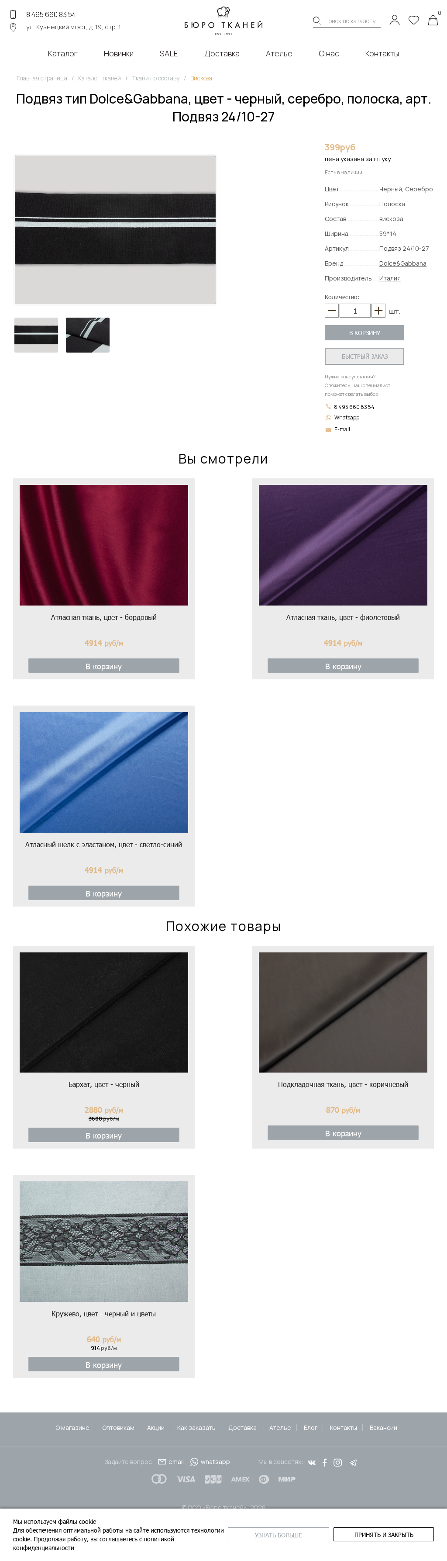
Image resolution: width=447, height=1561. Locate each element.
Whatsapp (346, 417)
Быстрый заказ (365, 356)
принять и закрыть (383, 1534)
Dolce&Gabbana (402, 263)
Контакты (343, 1427)
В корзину (364, 333)
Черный (390, 189)
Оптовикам (118, 1427)
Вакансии (383, 1427)
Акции (156, 1427)
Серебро (419, 189)
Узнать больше (278, 1535)
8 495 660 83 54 (51, 14)
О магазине (72, 1427)
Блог (310, 1427)
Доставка (242, 1427)
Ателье (280, 1427)
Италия (390, 278)
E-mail (342, 429)
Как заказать (196, 1427)
